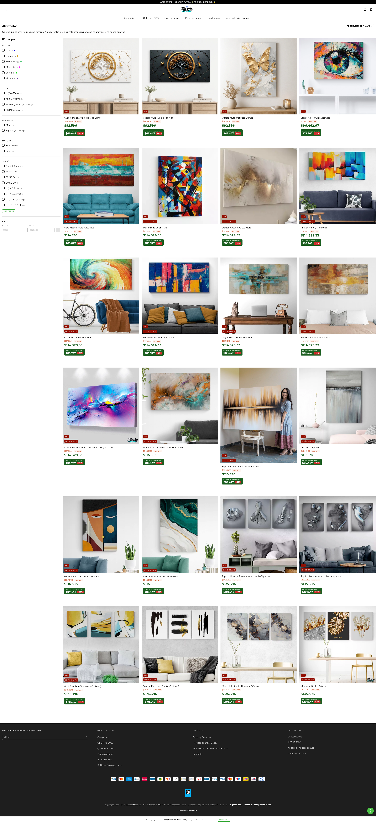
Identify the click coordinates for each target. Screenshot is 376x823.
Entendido (224, 820)
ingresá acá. (236, 805)
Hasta (32, 226)
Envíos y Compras (202, 737)
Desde (5, 226)
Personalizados (192, 18)
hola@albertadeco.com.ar (301, 748)
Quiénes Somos (172, 18)
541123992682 (295, 736)
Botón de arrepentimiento (257, 805)
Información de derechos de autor (210, 748)
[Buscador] (5, 9)
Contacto (197, 754)
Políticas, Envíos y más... (237, 18)
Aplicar (58, 230)
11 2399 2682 (294, 742)
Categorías (130, 18)
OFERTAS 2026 (151, 18)
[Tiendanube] (188, 810)
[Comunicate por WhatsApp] (370, 811)
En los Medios (212, 18)
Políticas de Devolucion (205, 743)
